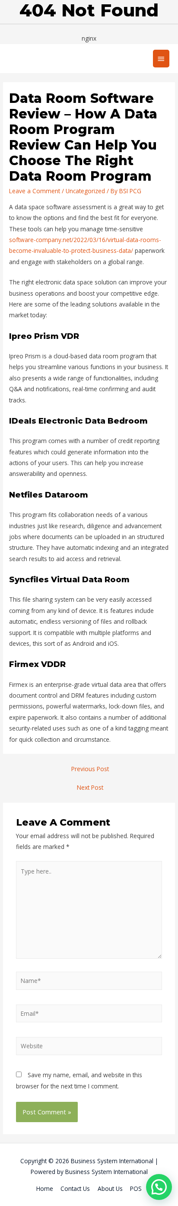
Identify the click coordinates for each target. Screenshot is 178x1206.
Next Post (90, 787)
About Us (110, 1188)
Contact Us (75, 1188)
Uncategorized (85, 191)
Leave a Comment (34, 191)
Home (44, 1188)
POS (136, 1188)
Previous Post (90, 769)
